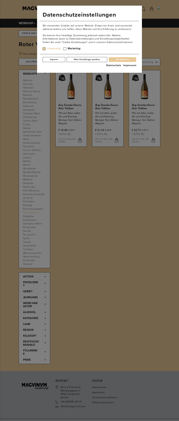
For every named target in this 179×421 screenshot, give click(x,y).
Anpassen (54, 59)
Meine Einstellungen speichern (87, 59)
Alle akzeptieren (122, 59)
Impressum (129, 65)
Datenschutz (113, 65)
